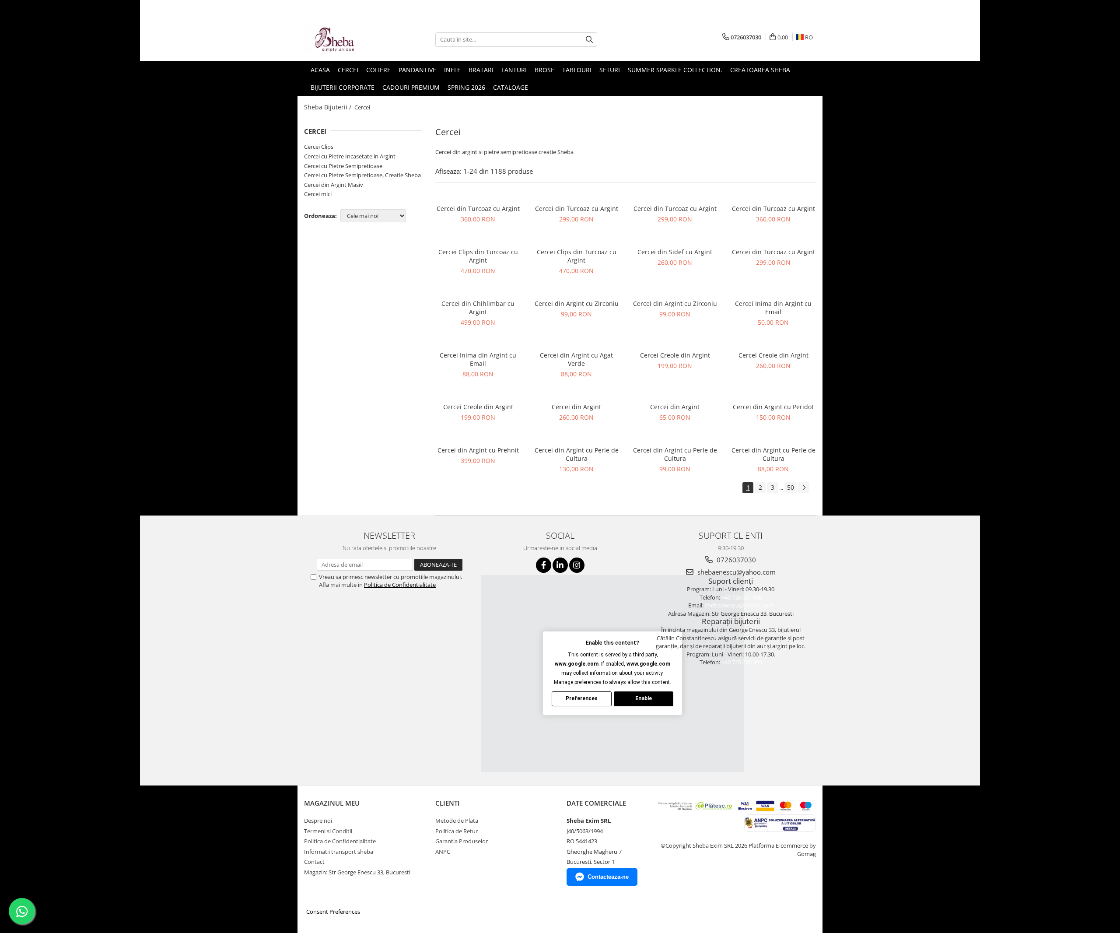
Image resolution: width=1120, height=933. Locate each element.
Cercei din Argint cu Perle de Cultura (577, 454)
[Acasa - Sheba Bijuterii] (348, 39)
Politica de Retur (456, 831)
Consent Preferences (333, 911)
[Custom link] (779, 823)
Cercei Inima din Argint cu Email (773, 307)
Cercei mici (318, 194)
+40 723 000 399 (741, 662)
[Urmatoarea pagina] (803, 487)
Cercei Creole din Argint (675, 355)
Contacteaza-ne (608, 876)
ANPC (442, 852)
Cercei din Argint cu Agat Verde (576, 359)
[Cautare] (589, 39)
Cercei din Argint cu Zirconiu (577, 303)
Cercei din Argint (576, 407)
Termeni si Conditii (328, 831)
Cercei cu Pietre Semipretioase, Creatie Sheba (362, 175)
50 (790, 487)
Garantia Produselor (461, 841)
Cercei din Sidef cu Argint (674, 252)
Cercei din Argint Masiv (333, 185)
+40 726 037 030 (741, 597)
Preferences (582, 698)
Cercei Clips (318, 147)
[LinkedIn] (560, 565)
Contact (314, 862)
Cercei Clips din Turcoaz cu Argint (478, 256)
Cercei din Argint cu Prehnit (478, 450)
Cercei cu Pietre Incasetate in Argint (350, 156)
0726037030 (735, 559)
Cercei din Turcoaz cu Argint (478, 208)
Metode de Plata (456, 820)
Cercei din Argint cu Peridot (773, 407)
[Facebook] (543, 565)
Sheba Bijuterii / (328, 107)
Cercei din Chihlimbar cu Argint (477, 307)
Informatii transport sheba (338, 852)
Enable (643, 698)
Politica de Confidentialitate (400, 585)
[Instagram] (576, 565)
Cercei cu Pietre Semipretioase (343, 166)
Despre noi (318, 820)
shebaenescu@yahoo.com (736, 572)
